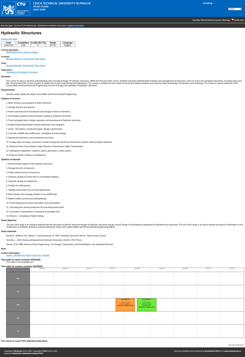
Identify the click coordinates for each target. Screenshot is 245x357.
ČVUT (45, 351)
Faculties (196, 20)
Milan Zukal (39, 59)
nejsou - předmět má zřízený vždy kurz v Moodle (28, 255)
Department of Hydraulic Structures (52, 25)
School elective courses (211, 20)
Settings (226, 20)
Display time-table (9, 39)
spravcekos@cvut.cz (232, 351)
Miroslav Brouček (14, 52)
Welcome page (7, 25)
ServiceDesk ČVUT (212, 351)
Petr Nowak (28, 59)
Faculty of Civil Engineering (25, 25)
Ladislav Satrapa (30, 52)
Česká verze (239, 20)
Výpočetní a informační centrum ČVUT (27, 353)
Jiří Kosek (18, 351)
